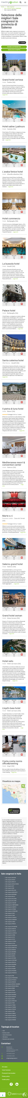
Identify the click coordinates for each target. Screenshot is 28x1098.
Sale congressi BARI (9, 888)
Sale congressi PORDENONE (11, 977)
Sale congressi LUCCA (10, 943)
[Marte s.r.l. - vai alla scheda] (14, 499)
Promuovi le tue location (8, 1073)
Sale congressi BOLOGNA (10, 898)
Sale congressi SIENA (10, 998)
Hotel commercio (11, 218)
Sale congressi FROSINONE (11, 926)
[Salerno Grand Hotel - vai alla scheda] (14, 546)
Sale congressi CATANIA (10, 909)
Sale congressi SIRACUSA (10, 1000)
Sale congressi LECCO (10, 939)
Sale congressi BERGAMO (11, 894)
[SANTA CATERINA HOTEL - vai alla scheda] (14, 343)
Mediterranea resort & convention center (13, 463)
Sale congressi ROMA (10, 990)
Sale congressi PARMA (10, 966)
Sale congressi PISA (9, 975)
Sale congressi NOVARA (10, 958)
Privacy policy (6, 1076)
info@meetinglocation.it (11, 1058)
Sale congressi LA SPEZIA (10, 933)
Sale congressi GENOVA (10, 928)
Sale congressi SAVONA (10, 996)
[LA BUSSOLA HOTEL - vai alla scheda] (14, 246)
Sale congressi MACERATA (11, 945)
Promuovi (14, 811)
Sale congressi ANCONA (10, 877)
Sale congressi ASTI (9, 886)
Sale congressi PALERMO (10, 964)
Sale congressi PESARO (10, 968)
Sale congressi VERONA (10, 1019)
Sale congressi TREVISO (10, 1009)
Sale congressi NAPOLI (10, 956)
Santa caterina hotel (13, 360)
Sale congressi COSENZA (10, 917)
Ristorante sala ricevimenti (8, 1039)
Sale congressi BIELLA (10, 896)
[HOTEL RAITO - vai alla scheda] (14, 645)
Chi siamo (4, 1067)
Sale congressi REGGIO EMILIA (12, 986)
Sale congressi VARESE (10, 1013)
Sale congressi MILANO (10, 953)
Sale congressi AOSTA (10, 879)
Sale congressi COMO (10, 915)
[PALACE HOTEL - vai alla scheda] (14, 293)
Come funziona (6, 1070)
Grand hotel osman (12, 615)
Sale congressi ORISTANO (11, 960)
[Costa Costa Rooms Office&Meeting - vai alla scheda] (14, 743)
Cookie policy (5, 1079)
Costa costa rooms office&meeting (12, 762)
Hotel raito (7, 661)
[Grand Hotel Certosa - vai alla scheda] (14, 62)
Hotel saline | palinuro (13, 126)
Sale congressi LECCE (10, 937)
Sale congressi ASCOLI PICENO (12, 884)
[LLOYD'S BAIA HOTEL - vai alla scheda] (14, 693)
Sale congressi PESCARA (10, 970)
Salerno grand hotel (12, 564)
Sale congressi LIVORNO (10, 941)
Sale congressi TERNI (10, 1002)
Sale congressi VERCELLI (10, 1017)
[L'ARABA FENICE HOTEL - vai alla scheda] (14, 154)
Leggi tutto (5, 94)
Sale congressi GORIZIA (10, 930)
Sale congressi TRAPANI (10, 1007)
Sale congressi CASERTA (10, 907)
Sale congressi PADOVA (10, 962)
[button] (22, 73)
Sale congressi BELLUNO (10, 890)
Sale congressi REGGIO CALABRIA (12, 984)
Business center (6, 1032)
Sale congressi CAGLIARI (10, 902)
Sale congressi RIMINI (10, 988)
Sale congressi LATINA (10, 935)
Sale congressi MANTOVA (11, 947)
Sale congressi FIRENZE (10, 923)
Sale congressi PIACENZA (10, 972)
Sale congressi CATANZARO (11, 911)
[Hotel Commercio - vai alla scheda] (14, 201)
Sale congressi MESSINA (10, 951)
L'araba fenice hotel (12, 171)
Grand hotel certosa (12, 79)
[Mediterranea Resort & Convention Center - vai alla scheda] (14, 445)
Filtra (23, 42)
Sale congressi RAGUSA (10, 982)
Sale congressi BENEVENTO (11, 892)
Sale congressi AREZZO (10, 881)
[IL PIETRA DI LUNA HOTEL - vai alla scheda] (14, 391)
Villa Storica (5, 1037)
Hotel (3, 1030)
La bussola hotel (10, 263)
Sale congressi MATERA (10, 949)
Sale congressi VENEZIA (10, 1015)
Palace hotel (8, 310)
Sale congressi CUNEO (10, 921)
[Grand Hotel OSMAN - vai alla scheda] (14, 598)
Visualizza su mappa (14, 49)
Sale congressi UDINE (10, 1011)
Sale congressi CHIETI (10, 913)
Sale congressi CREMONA (11, 919)
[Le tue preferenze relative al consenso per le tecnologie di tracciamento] (2, 1095)
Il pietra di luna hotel (12, 408)
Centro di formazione (7, 1034)
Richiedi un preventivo (14, 46)
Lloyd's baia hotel (11, 708)
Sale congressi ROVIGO (10, 992)
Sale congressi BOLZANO (10, 900)
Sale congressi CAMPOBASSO (11, 904)
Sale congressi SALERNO (10, 994)
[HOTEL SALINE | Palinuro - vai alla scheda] (14, 109)
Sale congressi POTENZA (10, 979)
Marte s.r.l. (7, 515)
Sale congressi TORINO (10, 1005)
